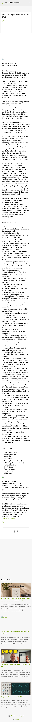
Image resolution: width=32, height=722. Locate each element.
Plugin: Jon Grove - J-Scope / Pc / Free (12, 697)
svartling (17, 719)
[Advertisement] (16, 41)
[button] (3, 21)
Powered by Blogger (17, 716)
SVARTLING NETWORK (12, 3)
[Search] (29, 3)
